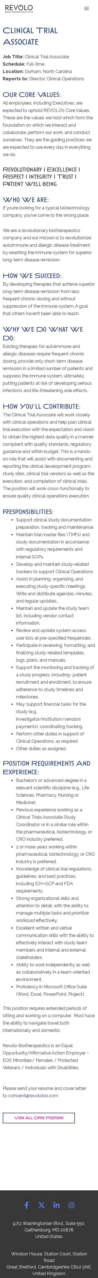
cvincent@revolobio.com (33, 1095)
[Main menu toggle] (86, 8)
